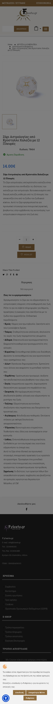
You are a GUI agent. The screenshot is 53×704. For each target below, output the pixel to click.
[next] (46, 103)
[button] (6, 698)
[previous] (6, 103)
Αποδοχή (19, 692)
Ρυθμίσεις (30, 698)
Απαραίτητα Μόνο (36, 692)
